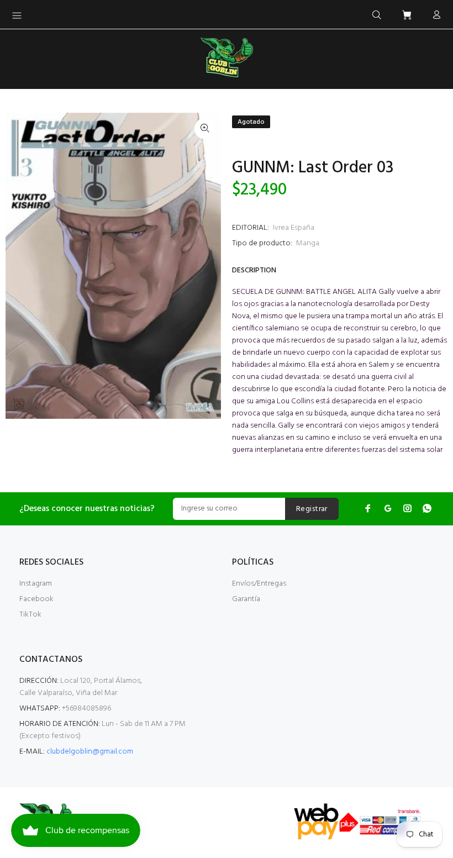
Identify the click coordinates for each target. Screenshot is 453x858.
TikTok (30, 614)
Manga (307, 243)
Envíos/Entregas (259, 583)
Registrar (312, 509)
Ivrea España (293, 228)
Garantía (246, 599)
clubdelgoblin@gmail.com (89, 751)
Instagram (35, 583)
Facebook (36, 599)
